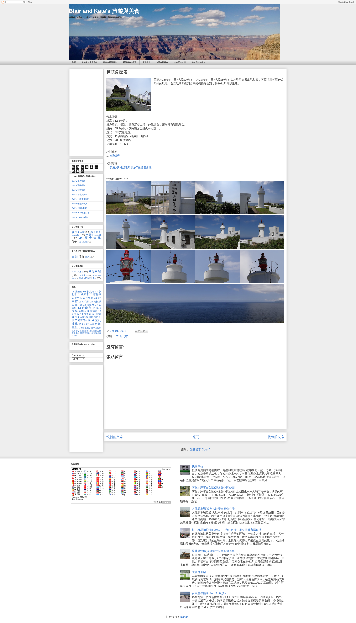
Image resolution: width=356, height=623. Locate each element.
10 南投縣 (95, 301)
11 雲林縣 (77, 304)
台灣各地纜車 (162, 62)
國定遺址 (89, 331)
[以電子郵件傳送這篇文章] (136, 331)
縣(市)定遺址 (85, 333)
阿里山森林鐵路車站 (88, 278)
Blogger (184, 616)
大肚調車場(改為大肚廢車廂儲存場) (214, 508)
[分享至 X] (141, 331)
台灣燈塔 (146, 62)
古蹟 (75, 256)
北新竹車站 (199, 572)
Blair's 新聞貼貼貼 (79, 208)
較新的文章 (114, 437)
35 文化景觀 (83, 242)
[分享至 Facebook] (144, 331)
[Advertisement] (86, 112)
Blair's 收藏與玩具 (79, 204)
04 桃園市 (83, 294)
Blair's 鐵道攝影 (78, 181)
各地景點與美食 (198, 62)
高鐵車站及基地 (110, 62)
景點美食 (88, 257)
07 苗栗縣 (88, 298)
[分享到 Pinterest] (147, 331)
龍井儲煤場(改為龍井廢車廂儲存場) (214, 550)
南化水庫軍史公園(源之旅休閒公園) (214, 487)
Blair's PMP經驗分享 (80, 213)
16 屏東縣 (80, 311)
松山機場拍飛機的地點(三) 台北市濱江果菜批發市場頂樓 (226, 529)
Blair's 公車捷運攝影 (80, 199)
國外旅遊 (83, 331)
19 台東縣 (85, 314)
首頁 (74, 62)
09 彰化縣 (84, 301)
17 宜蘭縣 (92, 311)
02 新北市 (122, 336)
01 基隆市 (77, 291)
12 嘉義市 (88, 304)
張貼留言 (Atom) (200, 449)
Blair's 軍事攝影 (78, 185)
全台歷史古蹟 (180, 62)
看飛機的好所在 (130, 62)
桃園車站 (197, 466)
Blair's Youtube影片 (80, 217)
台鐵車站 (94, 271)
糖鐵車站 (84, 275)
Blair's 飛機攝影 (78, 190)
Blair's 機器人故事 (79, 194)
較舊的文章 (276, 437)
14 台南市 (85, 308)
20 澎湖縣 (96, 314)
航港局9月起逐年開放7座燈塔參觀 (131, 167)
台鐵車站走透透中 (89, 62)
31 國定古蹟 (78, 232)
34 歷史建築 (90, 238)
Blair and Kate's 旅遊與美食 (104, 11)
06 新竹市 (77, 298)
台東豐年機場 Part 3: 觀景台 (209, 593)
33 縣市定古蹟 (93, 234)
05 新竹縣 (95, 294)
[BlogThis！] (139, 331)
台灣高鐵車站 (78, 271)
